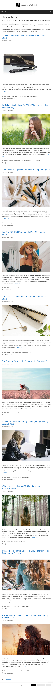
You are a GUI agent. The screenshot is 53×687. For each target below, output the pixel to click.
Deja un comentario (9, 98)
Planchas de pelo (15, 96)
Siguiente (9, 679)
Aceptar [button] (33, 685)
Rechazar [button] (48, 685)
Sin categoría (33, 96)
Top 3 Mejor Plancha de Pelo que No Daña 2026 (24, 361)
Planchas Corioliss (16, 352)
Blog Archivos (7, 223)
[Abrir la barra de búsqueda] (51, 12)
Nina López (7, 96)
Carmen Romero (8, 160)
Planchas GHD (25, 96)
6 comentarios (8, 608)
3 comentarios (8, 354)
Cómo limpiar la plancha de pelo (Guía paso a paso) (26, 170)
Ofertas (13, 541)
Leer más (6, 91)
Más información (40, 685)
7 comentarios (8, 289)
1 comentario (7, 415)
